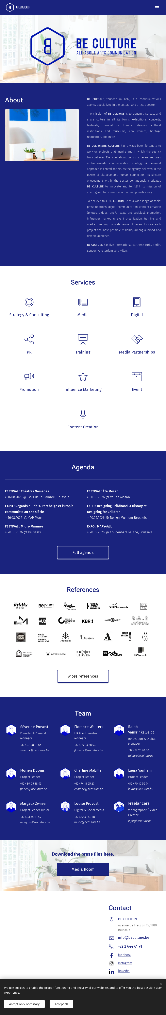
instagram (125, 963)
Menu (157, 7)
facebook (124, 955)
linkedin (124, 971)
